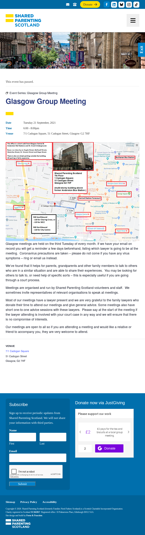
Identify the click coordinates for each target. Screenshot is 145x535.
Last (42, 443)
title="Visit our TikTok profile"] (136, 5)
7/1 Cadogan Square (17, 351)
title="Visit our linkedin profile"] (114, 5)
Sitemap (10, 502)
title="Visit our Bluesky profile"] (121, 5)
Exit (141, 50)
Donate (88, 5)
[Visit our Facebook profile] (107, 4)
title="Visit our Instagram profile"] (129, 5)
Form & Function (34, 515)
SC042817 (35, 512)
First (11, 443)
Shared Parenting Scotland (23, 20)
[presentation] (36, 472)
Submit (22, 484)
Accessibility (49, 502)
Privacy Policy (28, 502)
